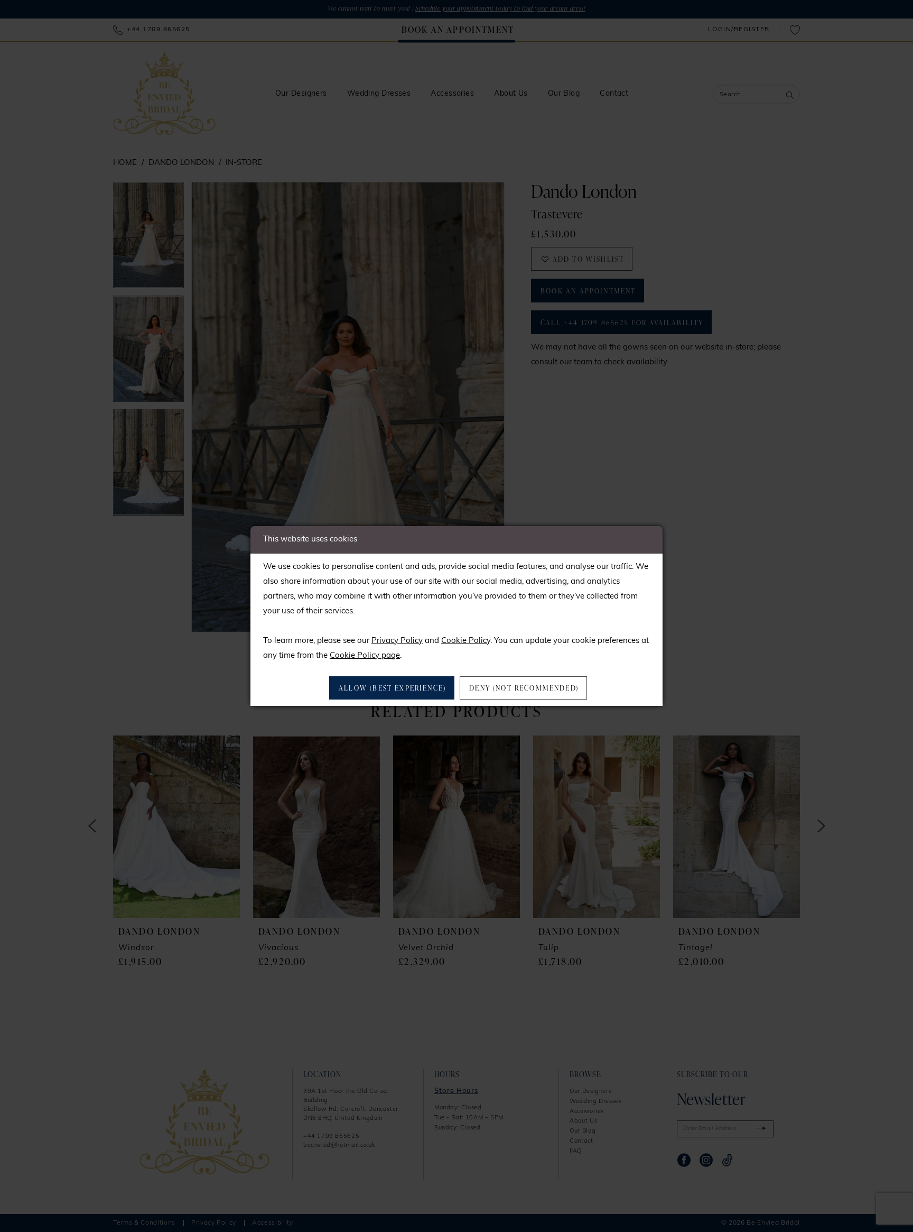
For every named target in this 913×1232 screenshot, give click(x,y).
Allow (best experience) (392, 688)
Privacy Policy (397, 641)
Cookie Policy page (365, 656)
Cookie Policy (465, 641)
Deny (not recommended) (524, 688)
